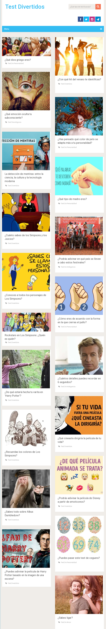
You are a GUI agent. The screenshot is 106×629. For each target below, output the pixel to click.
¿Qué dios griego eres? (18, 59)
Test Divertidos (24, 7)
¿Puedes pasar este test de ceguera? (79, 557)
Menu (6, 29)
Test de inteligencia (68, 267)
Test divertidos (66, 84)
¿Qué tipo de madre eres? (72, 199)
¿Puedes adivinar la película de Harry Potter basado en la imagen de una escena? (25, 575)
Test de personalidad (16, 63)
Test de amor (66, 622)
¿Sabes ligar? (65, 617)
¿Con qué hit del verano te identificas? (79, 79)
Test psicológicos (14, 122)
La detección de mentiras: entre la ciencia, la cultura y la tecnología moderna (24, 177)
